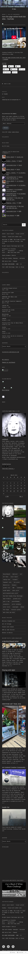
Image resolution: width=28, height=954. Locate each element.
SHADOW (4, 318)
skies (22, 607)
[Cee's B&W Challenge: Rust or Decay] (20, 562)
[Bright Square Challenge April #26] (20, 524)
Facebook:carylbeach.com (10, 352)
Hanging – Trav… (11, 203)
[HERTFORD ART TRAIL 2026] (14, 747)
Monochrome (5, 314)
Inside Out (20, 157)
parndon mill (17, 598)
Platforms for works (8, 310)
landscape (20, 587)
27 (14, 491)
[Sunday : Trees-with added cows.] (20, 511)
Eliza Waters (10, 215)
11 (7, 485)
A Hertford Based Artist (9, 288)
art (21, 574)
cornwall (15, 579)
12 (10, 485)
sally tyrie (6, 607)
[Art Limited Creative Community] (14, 785)
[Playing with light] (14, 687)
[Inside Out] (14, 825)
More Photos (5, 390)
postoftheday (16, 601)
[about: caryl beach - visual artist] (8, 511)
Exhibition (6, 585)
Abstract (15, 574)
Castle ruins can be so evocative (12, 336)
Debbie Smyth (10, 157)
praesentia (6, 604)
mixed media (6, 590)
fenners (14, 585)
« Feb (7, 496)
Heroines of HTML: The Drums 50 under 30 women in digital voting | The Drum (13, 241)
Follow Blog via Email (9, 113)
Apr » (21, 496)
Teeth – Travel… (11, 172)
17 (3, 488)
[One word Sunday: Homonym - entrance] (8, 544)
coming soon (6, 579)
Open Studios (7, 598)
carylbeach (16, 14)
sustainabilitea (11, 165)
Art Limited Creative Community (12, 301)
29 (21, 491)
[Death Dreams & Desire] (20, 536)
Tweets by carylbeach (8, 362)
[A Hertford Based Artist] (14, 648)
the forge (6, 609)
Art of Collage (6, 624)
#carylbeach (6, 574)
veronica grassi (16, 609)
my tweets (5, 359)
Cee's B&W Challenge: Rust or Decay (13, 267)
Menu (15, 9)
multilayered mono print (10, 593)
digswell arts (7, 582)
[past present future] (13, 946)
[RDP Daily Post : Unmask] (20, 549)
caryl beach (14, 576)
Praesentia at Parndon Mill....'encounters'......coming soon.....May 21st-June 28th (12, 250)
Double (4, 327)
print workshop (16, 604)
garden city (6, 587)
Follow (6, 127)
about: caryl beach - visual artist (13, 233)
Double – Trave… (11, 161)
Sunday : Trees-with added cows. (12, 236)
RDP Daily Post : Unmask (9, 261)
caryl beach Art (10, 2)
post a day (7, 83)
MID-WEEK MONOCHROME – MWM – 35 (12, 264)
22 (21, 488)
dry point (17, 582)
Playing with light (8, 292)
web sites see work (9, 612)
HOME (20, 203)
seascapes (15, 607)
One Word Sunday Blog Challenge (12, 596)
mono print (15, 590)
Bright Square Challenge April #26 (12, 246)
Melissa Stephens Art (8, 621)
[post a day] (3, 946)
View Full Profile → (8, 468)
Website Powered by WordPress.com (11, 950)
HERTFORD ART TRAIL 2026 (9, 297)
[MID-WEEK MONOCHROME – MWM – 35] (8, 556)
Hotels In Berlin (7, 632)
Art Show (5, 576)
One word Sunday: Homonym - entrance (13, 258)
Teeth (20, 161)
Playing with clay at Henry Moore (12, 323)
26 (10, 491)
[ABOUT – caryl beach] (8, 946)
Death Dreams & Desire (9, 255)
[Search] (24, 224)
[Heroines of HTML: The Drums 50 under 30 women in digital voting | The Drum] (8, 522)
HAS (13, 587)
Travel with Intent (8, 627)
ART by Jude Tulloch (8, 629)
